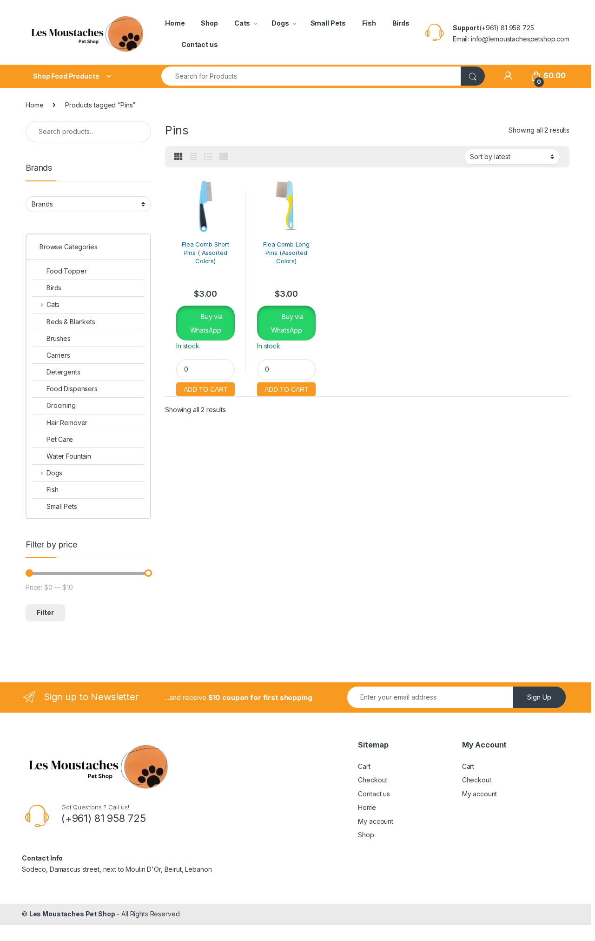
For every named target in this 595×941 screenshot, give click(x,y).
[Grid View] (178, 156)
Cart (364, 766)
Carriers (58, 355)
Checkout (372, 780)
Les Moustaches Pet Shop (72, 914)
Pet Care (59, 439)
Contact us (199, 44)
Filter (45, 612)
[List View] (208, 156)
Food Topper (66, 271)
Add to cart (205, 388)
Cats (242, 23)
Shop (209, 23)
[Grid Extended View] (193, 156)
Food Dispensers (72, 389)
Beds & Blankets (70, 322)
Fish (369, 23)
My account (375, 821)
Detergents (63, 372)
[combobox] (311, 76)
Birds (401, 23)
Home (175, 23)
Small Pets (328, 23)
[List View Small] (223, 156)
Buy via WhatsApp (206, 323)
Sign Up (539, 697)
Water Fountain (68, 456)
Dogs (280, 23)
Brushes (58, 338)
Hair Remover (66, 423)
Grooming (61, 405)
